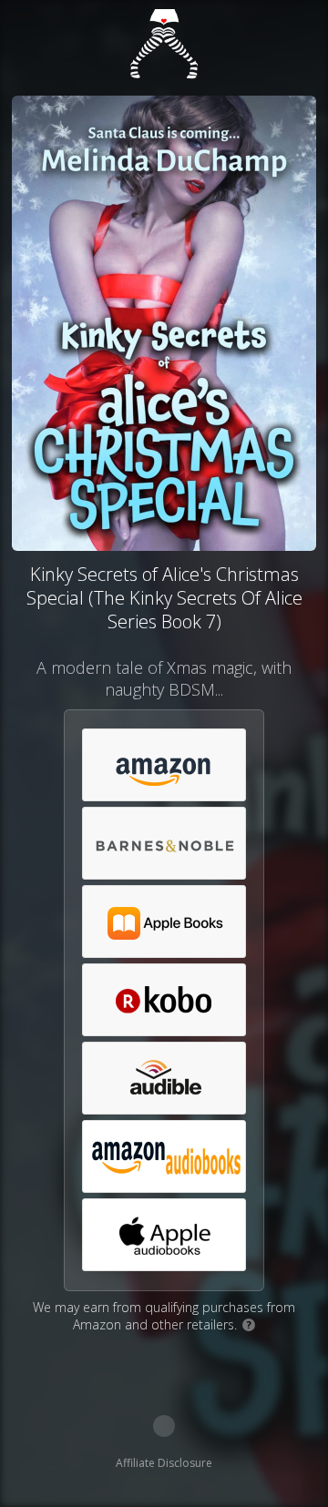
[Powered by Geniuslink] (164, 1426)
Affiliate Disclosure (164, 1463)
